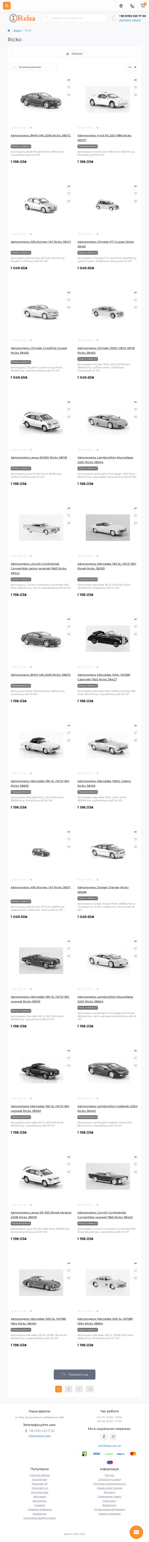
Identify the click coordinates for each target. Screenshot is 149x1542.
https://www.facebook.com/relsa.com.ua (104, 1437)
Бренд (18, 30)
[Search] (46, 18)
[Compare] (69, 95)
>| (90, 1389)
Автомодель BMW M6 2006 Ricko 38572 (41, 135)
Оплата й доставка (109, 1479)
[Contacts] (132, 5)
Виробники (109, 1505)
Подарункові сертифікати (109, 1509)
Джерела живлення (40, 1509)
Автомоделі (40, 1500)
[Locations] (120, 5)
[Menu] (7, 6)
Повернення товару (109, 1496)
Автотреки (39, 1496)
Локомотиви (39, 1479)
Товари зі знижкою (109, 1513)
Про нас (109, 1475)
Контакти (109, 1492)
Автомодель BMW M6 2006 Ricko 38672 (41, 675)
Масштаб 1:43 (40, 1488)
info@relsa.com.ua (109, 1445)
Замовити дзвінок (130, 19)
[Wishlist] (69, 87)
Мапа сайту (109, 1500)
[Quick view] (69, 80)
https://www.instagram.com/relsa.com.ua (113, 1437)
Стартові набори (39, 1475)
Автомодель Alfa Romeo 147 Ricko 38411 (41, 242)
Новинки (39, 1505)
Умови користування (109, 1488)
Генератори (40, 1513)
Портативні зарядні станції (39, 1517)
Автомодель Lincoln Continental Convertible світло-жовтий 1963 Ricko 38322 (39, 568)
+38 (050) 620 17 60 (132, 16)
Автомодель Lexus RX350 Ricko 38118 (39, 457)
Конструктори (39, 1492)
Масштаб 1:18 (39, 1483)
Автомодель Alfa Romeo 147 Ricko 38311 (41, 887)
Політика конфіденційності (109, 1483)
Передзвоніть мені (40, 1435)
